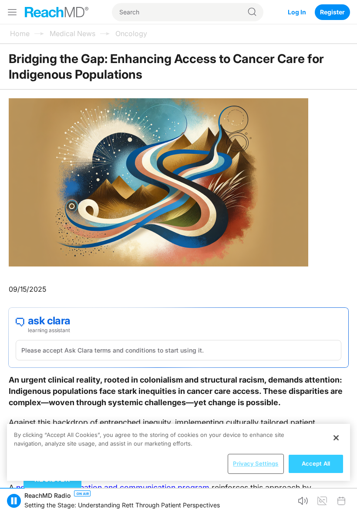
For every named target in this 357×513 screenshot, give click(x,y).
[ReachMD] (56, 12)
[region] (178, 452)
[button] (303, 501)
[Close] (336, 437)
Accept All (316, 463)
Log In (297, 12)
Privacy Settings (255, 463)
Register (332, 12)
